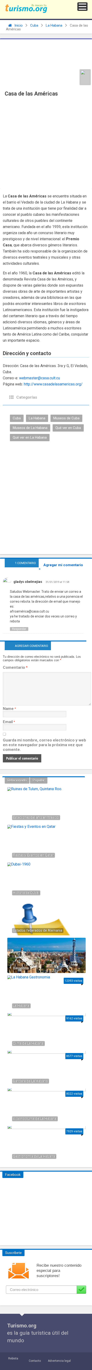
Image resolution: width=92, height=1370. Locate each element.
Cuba (34, 25)
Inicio (18, 25)
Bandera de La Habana (30, 1081)
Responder (19, 629)
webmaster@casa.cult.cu (39, 378)
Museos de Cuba (66, 418)
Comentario (15, 667)
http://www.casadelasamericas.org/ (53, 384)
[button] (82, 6)
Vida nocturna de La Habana (35, 1119)
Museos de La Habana (30, 428)
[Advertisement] (46, 143)
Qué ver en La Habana (30, 437)
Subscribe (81, 1290)
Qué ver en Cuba (68, 428)
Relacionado (17, 780)
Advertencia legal (59, 1360)
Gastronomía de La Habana (34, 1156)
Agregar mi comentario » (61, 567)
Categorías (26, 397)
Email (8, 721)
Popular (39, 780)
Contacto (35, 1360)
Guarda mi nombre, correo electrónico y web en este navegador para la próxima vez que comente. (44, 745)
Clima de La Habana (28, 1044)
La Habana (54, 25)
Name (8, 708)
